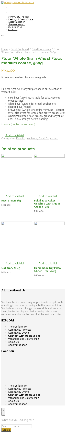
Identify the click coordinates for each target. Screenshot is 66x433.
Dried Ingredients (41, 49)
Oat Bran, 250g (10, 267)
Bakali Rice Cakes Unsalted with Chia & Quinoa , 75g (47, 203)
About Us (12, 29)
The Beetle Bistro (16, 24)
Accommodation (16, 22)
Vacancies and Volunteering (23, 338)
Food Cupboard (20, 49)
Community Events (18, 332)
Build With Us (15, 27)
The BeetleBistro (17, 326)
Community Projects (18, 17)
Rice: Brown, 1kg (11, 200)
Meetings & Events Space (20, 19)
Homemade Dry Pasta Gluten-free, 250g (47, 269)
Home (4, 49)
